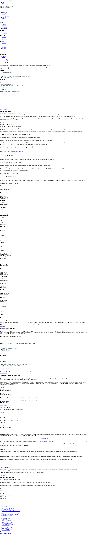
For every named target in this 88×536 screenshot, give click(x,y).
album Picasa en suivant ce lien (18, 151)
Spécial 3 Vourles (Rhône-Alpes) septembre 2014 (9, 507)
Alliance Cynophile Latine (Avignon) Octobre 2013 (9, 524)
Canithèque (4, 18)
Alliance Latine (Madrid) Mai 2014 (7, 512)
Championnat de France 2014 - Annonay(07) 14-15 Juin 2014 (11, 511)
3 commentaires (2, 326)
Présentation (4, 24)
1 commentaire (2, 122)
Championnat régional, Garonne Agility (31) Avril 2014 (10, 514)
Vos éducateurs (4, 32)
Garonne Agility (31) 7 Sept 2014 (7, 509)
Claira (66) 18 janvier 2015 (6, 506)
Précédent (3, 533)
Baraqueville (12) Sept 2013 (6, 528)
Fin (11, 533)
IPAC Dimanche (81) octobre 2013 (7, 522)
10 (8, 533)
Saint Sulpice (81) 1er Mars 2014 (7, 518)
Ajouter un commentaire (3, 109)
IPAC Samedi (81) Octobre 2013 (7, 523)
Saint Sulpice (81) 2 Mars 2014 (6, 517)
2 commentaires (2, 475)
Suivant (10, 533)
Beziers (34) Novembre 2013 (6, 520)
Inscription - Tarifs (5, 12)
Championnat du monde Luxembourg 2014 (8, 508)
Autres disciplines (6, 16)
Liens (3, 3)
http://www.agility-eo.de (44, 438)
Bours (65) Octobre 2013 (5, 525)
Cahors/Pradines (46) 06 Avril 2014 (7, 515)
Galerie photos (4, 17)
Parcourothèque (4, 28)
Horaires (3, 11)
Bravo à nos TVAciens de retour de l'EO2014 (8, 510)
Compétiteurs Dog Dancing (6, 38)
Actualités (3, 14)
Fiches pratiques (4, 27)
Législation (3, 20)
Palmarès (3, 26)
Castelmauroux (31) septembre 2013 (7, 527)
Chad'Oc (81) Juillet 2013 (6, 530)
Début (1, 533)
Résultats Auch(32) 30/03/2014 (6, 516)
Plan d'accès (4, 13)
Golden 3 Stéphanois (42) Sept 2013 (7, 529)
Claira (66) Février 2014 (5, 519)
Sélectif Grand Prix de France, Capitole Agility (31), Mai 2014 (11, 513)
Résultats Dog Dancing (5, 39)
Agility (5, 15)
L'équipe (3, 57)
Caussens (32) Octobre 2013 (6, 526)
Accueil (5, 6)
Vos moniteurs (4, 25)
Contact (3, 2)
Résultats (9, 6)
